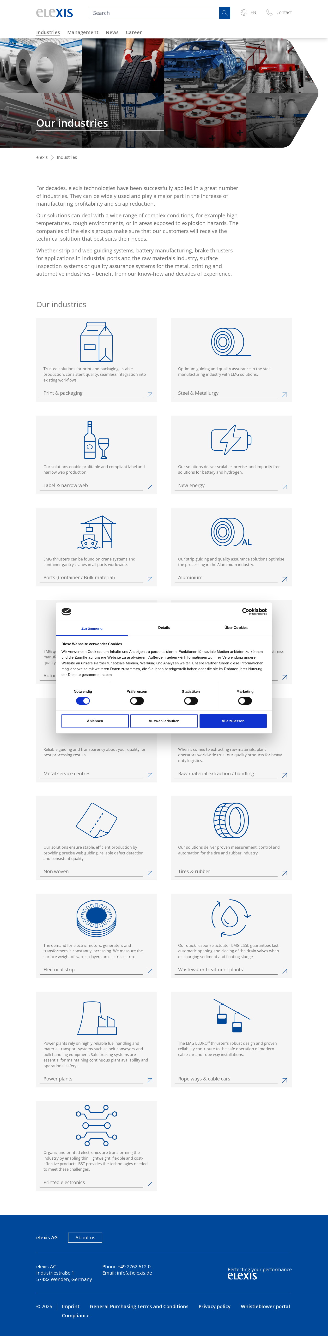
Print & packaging (63, 393)
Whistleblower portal (265, 1306)
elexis (42, 157)
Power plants (58, 1079)
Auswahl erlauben (164, 721)
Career (134, 32)
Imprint (70, 1306)
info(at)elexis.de (134, 1273)
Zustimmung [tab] (92, 628)
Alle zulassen (233, 721)
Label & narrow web (65, 485)
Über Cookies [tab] (236, 628)
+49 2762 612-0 (134, 1266)
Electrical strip (59, 969)
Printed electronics (64, 1182)
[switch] (137, 701)
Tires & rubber (194, 871)
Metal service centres (67, 773)
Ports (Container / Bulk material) (79, 577)
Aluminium (190, 577)
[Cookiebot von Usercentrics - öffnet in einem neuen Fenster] (246, 611)
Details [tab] (164, 628)
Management (82, 32)
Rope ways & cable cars (204, 1079)
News (112, 32)
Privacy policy (215, 1306)
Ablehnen (95, 721)
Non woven (56, 871)
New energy (191, 485)
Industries (48, 32)
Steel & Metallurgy (198, 393)
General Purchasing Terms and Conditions (139, 1306)
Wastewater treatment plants (210, 969)
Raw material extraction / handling (216, 773)
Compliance (76, 1315)
